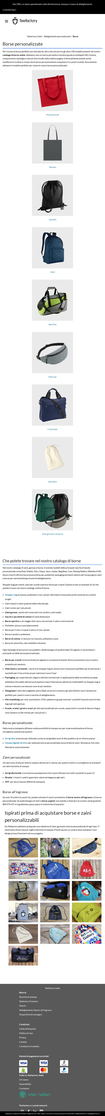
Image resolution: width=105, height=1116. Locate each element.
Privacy (22, 1037)
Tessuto (52, 167)
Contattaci (9, 10)
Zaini (52, 272)
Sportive (52, 324)
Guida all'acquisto (27, 1028)
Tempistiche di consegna (30, 1014)
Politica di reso (26, 1033)
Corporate (52, 429)
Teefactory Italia (11, 1114)
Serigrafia (10, 738)
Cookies (23, 1042)
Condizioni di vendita (29, 1046)
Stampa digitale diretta (16, 742)
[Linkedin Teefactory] (35, 1111)
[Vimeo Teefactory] (41, 1111)
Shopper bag (11, 594)
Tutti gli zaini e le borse (52, 534)
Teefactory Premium (28, 1001)
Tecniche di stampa (28, 997)
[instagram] (22, 1111)
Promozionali (52, 114)
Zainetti (52, 219)
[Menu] (6, 20)
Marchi (22, 1005)
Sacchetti (52, 481)
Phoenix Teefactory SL (29, 1114)
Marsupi (52, 376)
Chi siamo (23, 1079)
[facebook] (29, 1111)
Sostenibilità (25, 1084)
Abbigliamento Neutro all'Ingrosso (35, 1010)
